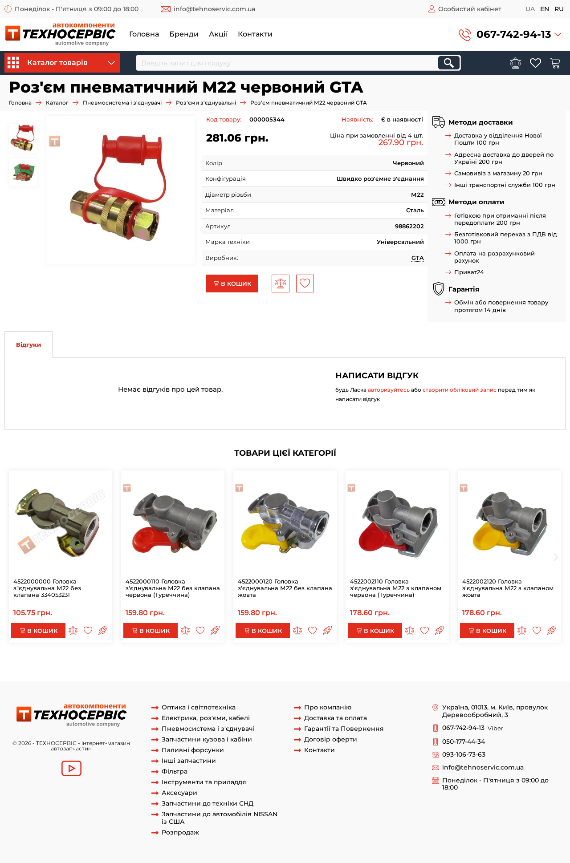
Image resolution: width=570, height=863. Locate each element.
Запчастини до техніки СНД (207, 803)
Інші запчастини (189, 761)
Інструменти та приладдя (204, 782)
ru (559, 9)
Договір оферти (330, 739)
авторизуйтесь (389, 389)
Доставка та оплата (335, 718)
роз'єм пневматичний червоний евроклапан (87, 664)
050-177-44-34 (463, 742)
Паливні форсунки (193, 750)
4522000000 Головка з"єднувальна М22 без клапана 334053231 (47, 588)
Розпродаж (180, 832)
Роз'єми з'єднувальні (206, 102)
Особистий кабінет (469, 9)
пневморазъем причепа (195, 664)
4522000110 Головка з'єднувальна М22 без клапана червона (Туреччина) (173, 588)
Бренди (184, 34)
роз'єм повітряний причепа (99, 673)
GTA (417, 257)
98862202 (306, 673)
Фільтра (174, 771)
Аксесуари (179, 793)
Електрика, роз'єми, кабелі (206, 718)
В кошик (235, 283)
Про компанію (327, 707)
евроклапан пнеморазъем (274, 664)
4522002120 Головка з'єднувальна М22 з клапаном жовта (508, 588)
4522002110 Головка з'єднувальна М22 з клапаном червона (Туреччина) (395, 588)
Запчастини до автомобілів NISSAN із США (219, 818)
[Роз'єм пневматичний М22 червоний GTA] (124, 190)
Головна (144, 34)
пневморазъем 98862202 (354, 664)
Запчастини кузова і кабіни (207, 739)
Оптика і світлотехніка (199, 707)
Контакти (255, 34)
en (544, 9)
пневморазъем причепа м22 (246, 673)
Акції (218, 34)
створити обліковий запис (460, 389)
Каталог (57, 102)
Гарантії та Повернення (344, 729)
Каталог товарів (57, 62)
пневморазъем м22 (172, 673)
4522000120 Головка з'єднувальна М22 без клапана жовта (285, 588)
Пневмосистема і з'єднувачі (122, 102)
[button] (510, 34)
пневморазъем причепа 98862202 (445, 664)
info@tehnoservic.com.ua (214, 9)
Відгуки (28, 344)
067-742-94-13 (513, 34)
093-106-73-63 (463, 754)
